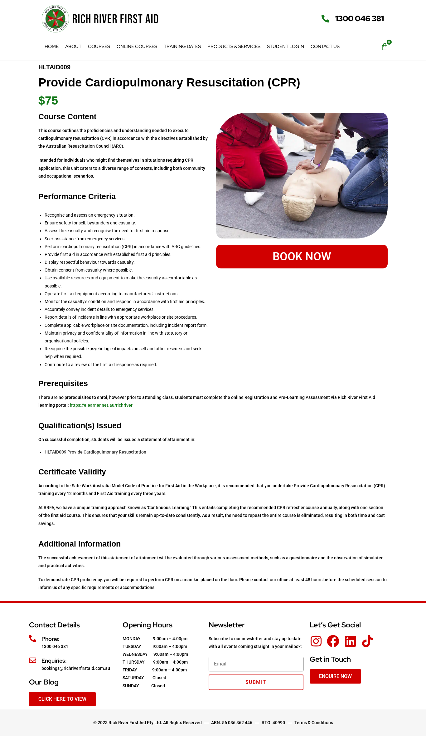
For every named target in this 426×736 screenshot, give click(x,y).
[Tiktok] (367, 641)
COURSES (99, 46)
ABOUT (73, 46)
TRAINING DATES (182, 46)
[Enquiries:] (32, 660)
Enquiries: (54, 660)
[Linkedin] (350, 641)
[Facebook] (333, 641)
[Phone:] (32, 638)
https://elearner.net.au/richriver (101, 405)
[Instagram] (316, 641)
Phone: (50, 638)
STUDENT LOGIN (285, 46)
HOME (52, 46)
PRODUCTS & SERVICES (233, 46)
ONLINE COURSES (137, 46)
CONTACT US (325, 46)
